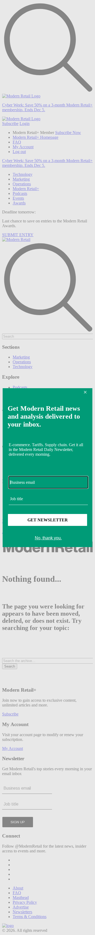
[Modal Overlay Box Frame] (47, 467)
